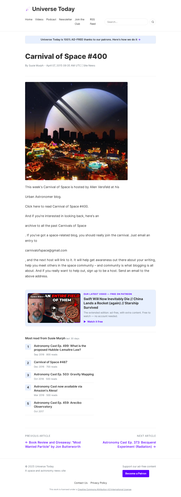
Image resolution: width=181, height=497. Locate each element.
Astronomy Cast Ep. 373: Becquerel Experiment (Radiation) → (129, 444)
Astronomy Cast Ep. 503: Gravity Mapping (64, 374)
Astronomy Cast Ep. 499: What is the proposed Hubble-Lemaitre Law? (60, 348)
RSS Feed (93, 21)
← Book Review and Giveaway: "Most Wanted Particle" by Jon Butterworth (53, 444)
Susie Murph (36, 65)
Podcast (51, 19)
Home (28, 19)
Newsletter (65, 19)
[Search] (153, 22)
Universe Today (53, 8)
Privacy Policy (98, 482)
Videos (39, 19)
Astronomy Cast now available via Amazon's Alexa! (58, 388)
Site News (89, 65)
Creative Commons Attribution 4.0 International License (104, 489)
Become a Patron (135, 473)
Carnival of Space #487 (50, 362)
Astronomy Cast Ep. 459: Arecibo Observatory (57, 405)
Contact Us (81, 482)
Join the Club (79, 21)
